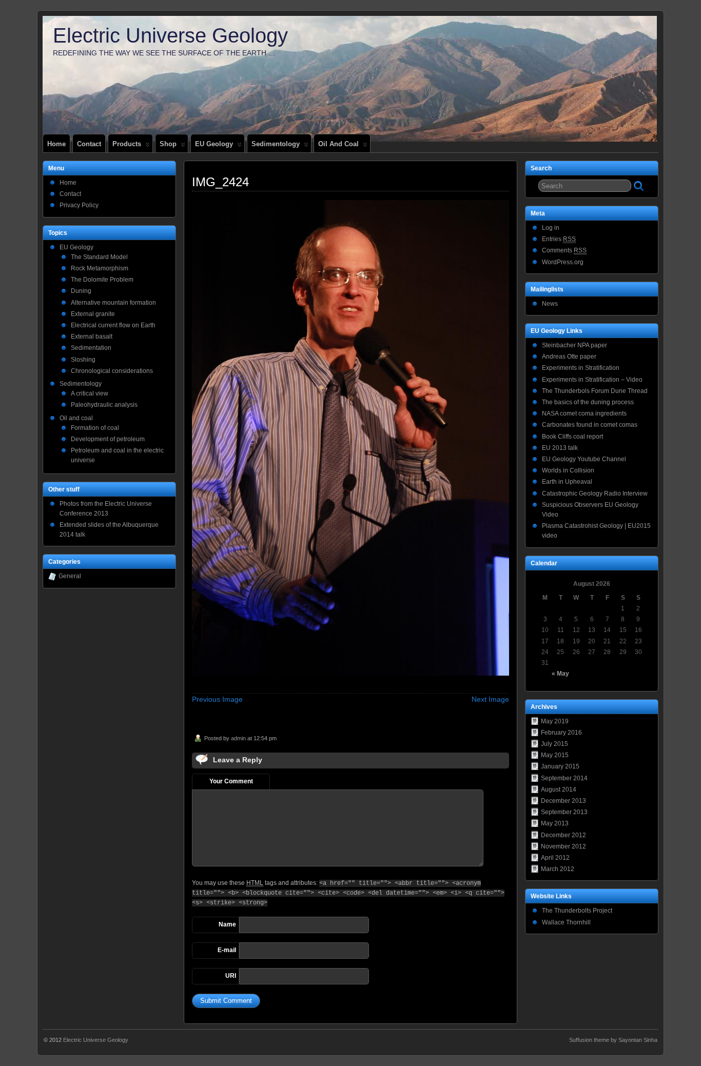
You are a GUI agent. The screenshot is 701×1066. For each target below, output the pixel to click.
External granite (93, 314)
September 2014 (564, 778)
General (70, 576)
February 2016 (561, 732)
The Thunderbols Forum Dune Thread (595, 390)
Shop (168, 144)
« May (560, 673)
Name (227, 924)
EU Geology (214, 144)
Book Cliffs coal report (572, 436)
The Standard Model (99, 257)
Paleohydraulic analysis (104, 404)
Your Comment (231, 781)
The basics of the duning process (588, 402)
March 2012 (557, 869)
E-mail (227, 950)
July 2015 (554, 743)
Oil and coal (338, 144)
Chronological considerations (112, 370)
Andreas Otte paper (569, 356)
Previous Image (217, 699)
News (550, 303)
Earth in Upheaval (567, 481)
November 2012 (563, 846)
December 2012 (563, 835)
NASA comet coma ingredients (584, 413)
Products (126, 144)
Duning (81, 290)
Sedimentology (275, 144)
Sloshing (83, 359)
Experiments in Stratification (580, 367)
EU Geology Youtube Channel (584, 459)
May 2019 (555, 721)
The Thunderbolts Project (577, 910)
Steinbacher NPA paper (574, 345)
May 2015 (555, 755)
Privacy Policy (79, 205)
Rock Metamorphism (99, 268)
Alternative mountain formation (113, 302)
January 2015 (560, 766)
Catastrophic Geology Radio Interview (595, 493)
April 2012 (555, 857)
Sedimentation (91, 347)
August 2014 (558, 789)
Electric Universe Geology (170, 35)
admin (238, 738)
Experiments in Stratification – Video (592, 379)
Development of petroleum (108, 439)
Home (56, 144)
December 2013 (563, 800)
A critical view (89, 393)
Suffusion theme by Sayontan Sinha (613, 1040)
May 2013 (555, 823)
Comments (564, 250)
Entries (559, 239)
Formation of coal (95, 427)
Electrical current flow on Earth (113, 325)
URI (230, 975)
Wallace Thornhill (566, 922)
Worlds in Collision (568, 470)
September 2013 (564, 812)
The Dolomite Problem (102, 279)
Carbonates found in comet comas (589, 424)
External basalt (91, 336)
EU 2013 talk (560, 447)
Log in (550, 227)
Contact (89, 144)
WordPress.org (562, 262)
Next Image (490, 699)
